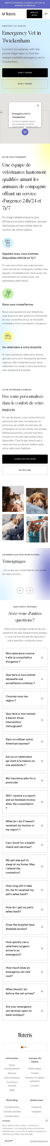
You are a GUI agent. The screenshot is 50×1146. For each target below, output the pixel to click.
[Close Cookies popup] (47, 1121)
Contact (35, 1085)
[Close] (38, 105)
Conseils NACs (12, 1116)
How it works (25, 72)
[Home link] (25, 1035)
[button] (25, 132)
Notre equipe (34, 1068)
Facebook (36, 1107)
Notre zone (25, 470)
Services (12, 1073)
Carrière (35, 1073)
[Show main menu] (45, 14)
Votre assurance (12, 1077)
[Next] (29, 590)
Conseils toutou (12, 1107)
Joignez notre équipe (25, 459)
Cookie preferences (39, 1141)
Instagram (36, 1111)
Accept (9, 1141)
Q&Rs (12, 1090)
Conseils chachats (12, 1111)
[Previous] (20, 590)
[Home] (13, 13)
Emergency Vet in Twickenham (21, 115)
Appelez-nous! (34, 14)
